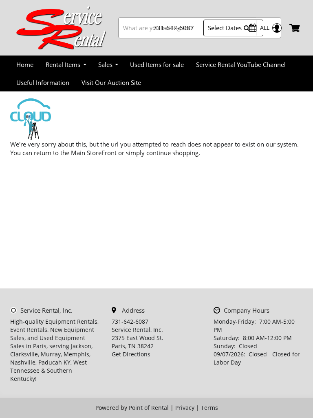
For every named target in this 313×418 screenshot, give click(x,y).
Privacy (184, 407)
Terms (209, 407)
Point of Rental (149, 407)
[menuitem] (25, 64)
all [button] (264, 27)
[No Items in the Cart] (295, 28)
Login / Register (276, 28)
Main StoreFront (94, 153)
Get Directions (131, 354)
